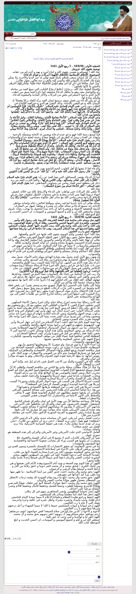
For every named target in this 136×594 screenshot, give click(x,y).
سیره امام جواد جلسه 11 (122, 74)
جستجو (109, 3)
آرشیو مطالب (118, 3)
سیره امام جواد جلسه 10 (122, 78)
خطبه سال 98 (87, 47)
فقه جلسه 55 (126, 96)
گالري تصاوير (95, 3)
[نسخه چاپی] (6, 48)
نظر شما (94, 543)
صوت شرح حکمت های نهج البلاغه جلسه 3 (117, 56)
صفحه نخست (126, 33)
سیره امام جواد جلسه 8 (122, 85)
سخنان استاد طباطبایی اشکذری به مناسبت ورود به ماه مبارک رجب (109, 38)
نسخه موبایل (41, 3)
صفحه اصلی (111, 587)
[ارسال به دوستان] (9, 48)
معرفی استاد (76, 3)
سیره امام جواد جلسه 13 (122, 67)
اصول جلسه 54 (125, 99)
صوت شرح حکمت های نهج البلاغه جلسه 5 (117, 49)
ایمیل (48, 3)
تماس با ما (128, 3)
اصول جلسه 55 (125, 92)
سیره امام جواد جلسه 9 (122, 82)
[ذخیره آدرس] (12, 48)
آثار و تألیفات (66, 3)
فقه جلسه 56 (126, 89)
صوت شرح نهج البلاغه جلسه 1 (120, 64)
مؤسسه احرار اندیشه (63, 592)
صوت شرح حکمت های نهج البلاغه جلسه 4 (117, 53)
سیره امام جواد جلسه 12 (122, 71)
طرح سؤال (56, 3)
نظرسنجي (85, 3)
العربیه (33, 3)
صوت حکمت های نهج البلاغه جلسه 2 (118, 60)
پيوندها (103, 3)
